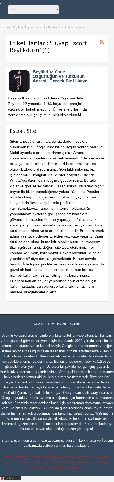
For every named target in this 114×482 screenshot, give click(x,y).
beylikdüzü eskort (18, 382)
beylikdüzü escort (98, 361)
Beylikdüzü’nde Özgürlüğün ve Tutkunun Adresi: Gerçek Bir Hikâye (60, 76)
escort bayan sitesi (39, 429)
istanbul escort (73, 468)
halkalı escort (42, 457)
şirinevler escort (58, 462)
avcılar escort (50, 468)
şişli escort (61, 457)
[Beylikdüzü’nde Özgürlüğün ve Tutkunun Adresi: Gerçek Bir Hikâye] (19, 91)
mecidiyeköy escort (30, 462)
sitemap (78, 403)
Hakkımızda (86, 440)
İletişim (107, 440)
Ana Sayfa (13, 27)
